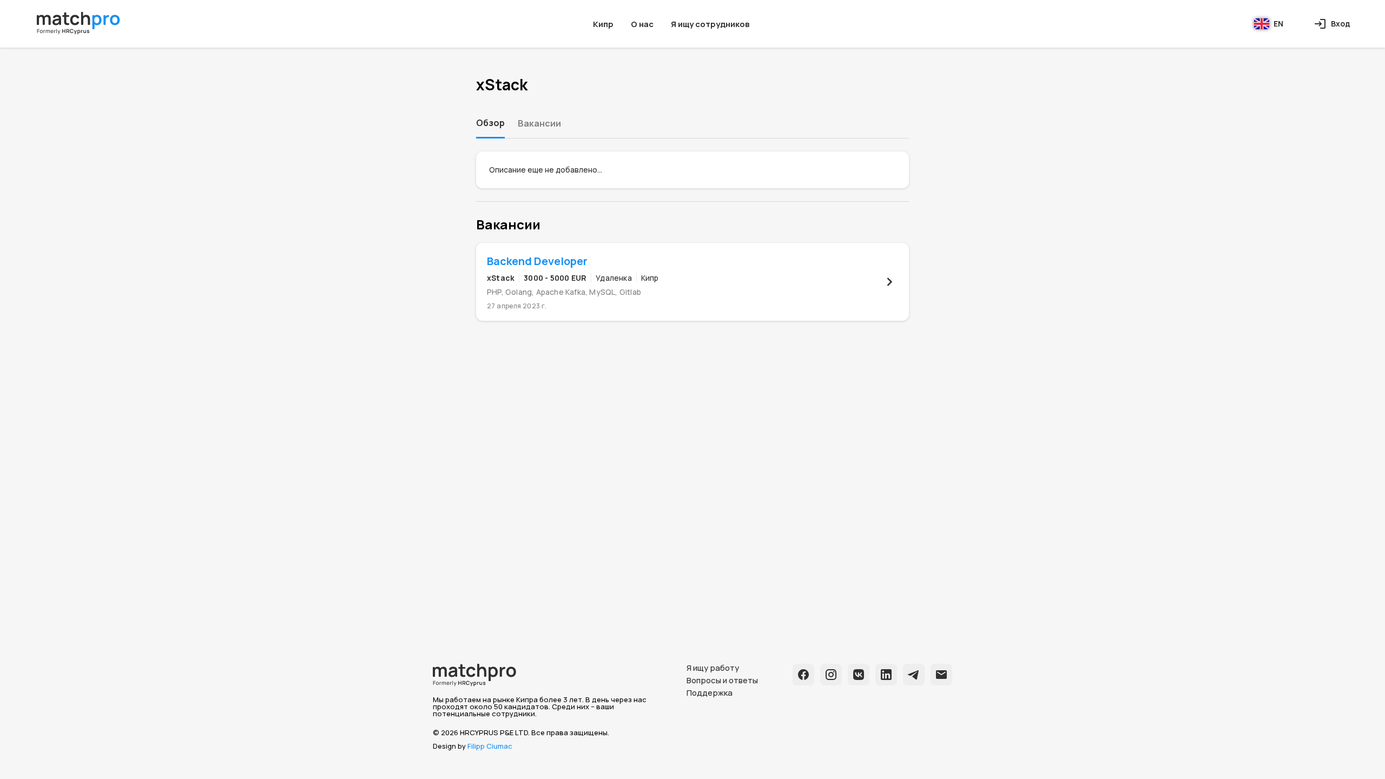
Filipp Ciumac (489, 746)
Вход (1340, 23)
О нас (642, 24)
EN (1278, 23)
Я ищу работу (713, 668)
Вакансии (539, 123)
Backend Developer (537, 261)
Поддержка (710, 693)
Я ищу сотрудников (710, 24)
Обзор (490, 123)
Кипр (603, 24)
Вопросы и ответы (722, 680)
